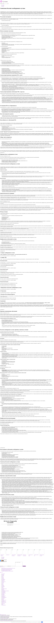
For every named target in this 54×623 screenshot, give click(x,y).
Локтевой (3, 586)
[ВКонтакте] (0, 560)
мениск (3, 589)
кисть (2, 584)
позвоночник (3, 595)
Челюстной (3, 603)
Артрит (3, 574)
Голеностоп (3, 579)
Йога (2, 583)
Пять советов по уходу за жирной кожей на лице (8, 568)
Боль (2, 576)
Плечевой (3, 594)
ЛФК (2, 587)
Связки (3, 598)
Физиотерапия (4, 601)
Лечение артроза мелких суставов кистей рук (6, 620)
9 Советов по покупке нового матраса (7, 569)
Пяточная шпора (4, 597)
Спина (3, 599)
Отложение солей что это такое (6, 570)
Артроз (3, 575)
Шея (2, 604)
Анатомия (3, 573)
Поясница (3, 596)
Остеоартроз (3, 591)
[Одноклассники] (1, 560)
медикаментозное (4, 588)
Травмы (3, 600)
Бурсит (3, 577)
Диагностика (3, 581)
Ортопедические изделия (5, 590)
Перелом (3, 593)
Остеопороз (3, 592)
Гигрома (3, 578)
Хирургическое (4, 602)
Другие (3, 582)
